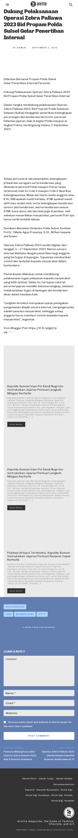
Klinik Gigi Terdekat (63, 801)
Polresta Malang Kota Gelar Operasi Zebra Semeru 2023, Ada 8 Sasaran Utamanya (20, 755)
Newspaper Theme (63, 830)
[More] (57, 59)
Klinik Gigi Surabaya (38, 795)
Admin (21, 48)
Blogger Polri (25, 614)
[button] (70, 4)
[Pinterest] (33, 59)
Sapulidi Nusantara (47, 790)
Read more (16, 424)
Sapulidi (30, 790)
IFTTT (12, 332)
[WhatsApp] (45, 59)
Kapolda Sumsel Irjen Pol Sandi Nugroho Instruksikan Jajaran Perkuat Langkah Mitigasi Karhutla (35, 389)
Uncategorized (14, 607)
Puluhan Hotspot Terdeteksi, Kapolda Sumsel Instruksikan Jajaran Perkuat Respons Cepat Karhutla (39, 556)
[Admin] (8, 47)
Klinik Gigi (67, 790)
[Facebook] (9, 59)
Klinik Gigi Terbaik (62, 795)
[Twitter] (21, 59)
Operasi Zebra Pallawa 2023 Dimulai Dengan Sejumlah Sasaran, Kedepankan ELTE (58, 755)
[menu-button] (7, 4)
